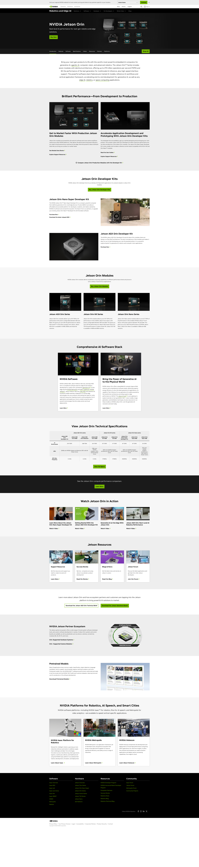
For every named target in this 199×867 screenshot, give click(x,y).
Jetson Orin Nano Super (82, 788)
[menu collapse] (59, 6)
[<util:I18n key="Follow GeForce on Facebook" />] (138, 811)
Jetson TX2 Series (80, 796)
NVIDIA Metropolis (72, 389)
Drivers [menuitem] (123, 6)
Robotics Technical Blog (107, 801)
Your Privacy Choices (64, 824)
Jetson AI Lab (122, 396)
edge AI (82, 80)
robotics (89, 80)
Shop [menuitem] (118, 6)
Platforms (107, 51)
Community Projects (132, 791)
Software (68, 51)
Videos (85, 51)
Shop (129, 11)
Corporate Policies (90, 824)
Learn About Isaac (57, 763)
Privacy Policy (53, 824)
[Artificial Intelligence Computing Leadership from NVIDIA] (53, 6)
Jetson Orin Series (80, 791)
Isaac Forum (129, 782)
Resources (92, 51)
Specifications (77, 51)
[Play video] (61, 514)
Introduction (52, 51)
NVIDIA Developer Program (108, 782)
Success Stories (105, 793)
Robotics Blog (105, 798)
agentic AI (75, 65)
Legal (73, 824)
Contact (110, 824)
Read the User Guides (107, 152)
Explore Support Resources (57, 154)
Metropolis (52, 801)
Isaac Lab (52, 788)
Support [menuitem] (130, 6)
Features (61, 51)
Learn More (63, 408)
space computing (102, 80)
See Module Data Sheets (56, 150)
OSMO (51, 799)
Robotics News (105, 796)
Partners (99, 51)
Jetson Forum (130, 785)
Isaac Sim (52, 793)
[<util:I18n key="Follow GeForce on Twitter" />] (146, 811)
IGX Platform (79, 801)
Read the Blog (107, 579)
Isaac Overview (53, 782)
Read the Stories (82, 579)
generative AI (86, 387)
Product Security (102, 824)
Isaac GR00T (53, 796)
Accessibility (80, 824)
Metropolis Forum (131, 788)
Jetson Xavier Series (81, 793)
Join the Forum (133, 579)
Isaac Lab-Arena (54, 791)
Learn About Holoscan (127, 763)
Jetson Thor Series (80, 785)
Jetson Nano (78, 799)
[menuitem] (63, 6)
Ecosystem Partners (106, 790)
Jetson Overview (80, 782)
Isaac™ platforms (85, 389)
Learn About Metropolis (93, 763)
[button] (141, 7)
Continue (143, 2)
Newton (51, 804)
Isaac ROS (82, 391)
